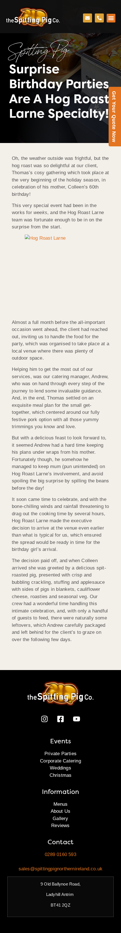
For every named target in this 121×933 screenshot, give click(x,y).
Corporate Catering (60, 761)
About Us (61, 811)
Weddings (60, 768)
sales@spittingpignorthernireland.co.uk (61, 868)
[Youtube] (76, 719)
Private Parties (60, 753)
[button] (111, 18)
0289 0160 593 (60, 854)
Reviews (60, 825)
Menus (60, 804)
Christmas (61, 775)
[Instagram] (44, 719)
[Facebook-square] (60, 719)
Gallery (60, 818)
